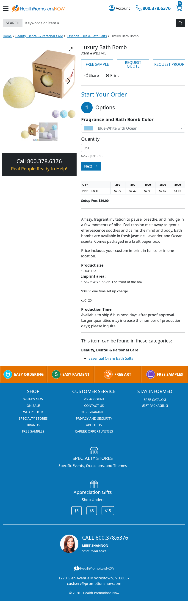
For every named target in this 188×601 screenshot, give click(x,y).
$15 (108, 510)
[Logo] (38, 8)
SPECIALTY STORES (33, 418)
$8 (92, 510)
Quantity (90, 139)
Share (93, 75)
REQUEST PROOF (169, 64)
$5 (77, 510)
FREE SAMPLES (170, 374)
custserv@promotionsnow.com (94, 583)
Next (88, 166)
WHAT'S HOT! (33, 412)
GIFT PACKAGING (155, 405)
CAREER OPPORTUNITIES (94, 431)
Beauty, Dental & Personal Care (39, 36)
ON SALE (33, 405)
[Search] (180, 23)
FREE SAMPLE (97, 64)
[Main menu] (7, 8)
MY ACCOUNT (94, 399)
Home (7, 36)
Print (114, 75)
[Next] (68, 81)
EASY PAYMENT (75, 374)
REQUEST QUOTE (133, 64)
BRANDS (33, 425)
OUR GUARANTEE (94, 412)
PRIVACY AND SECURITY (94, 418)
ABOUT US (94, 425)
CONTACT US (94, 405)
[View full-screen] (70, 49)
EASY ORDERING (29, 374)
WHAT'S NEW (33, 399)
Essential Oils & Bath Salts (87, 36)
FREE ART (122, 374)
